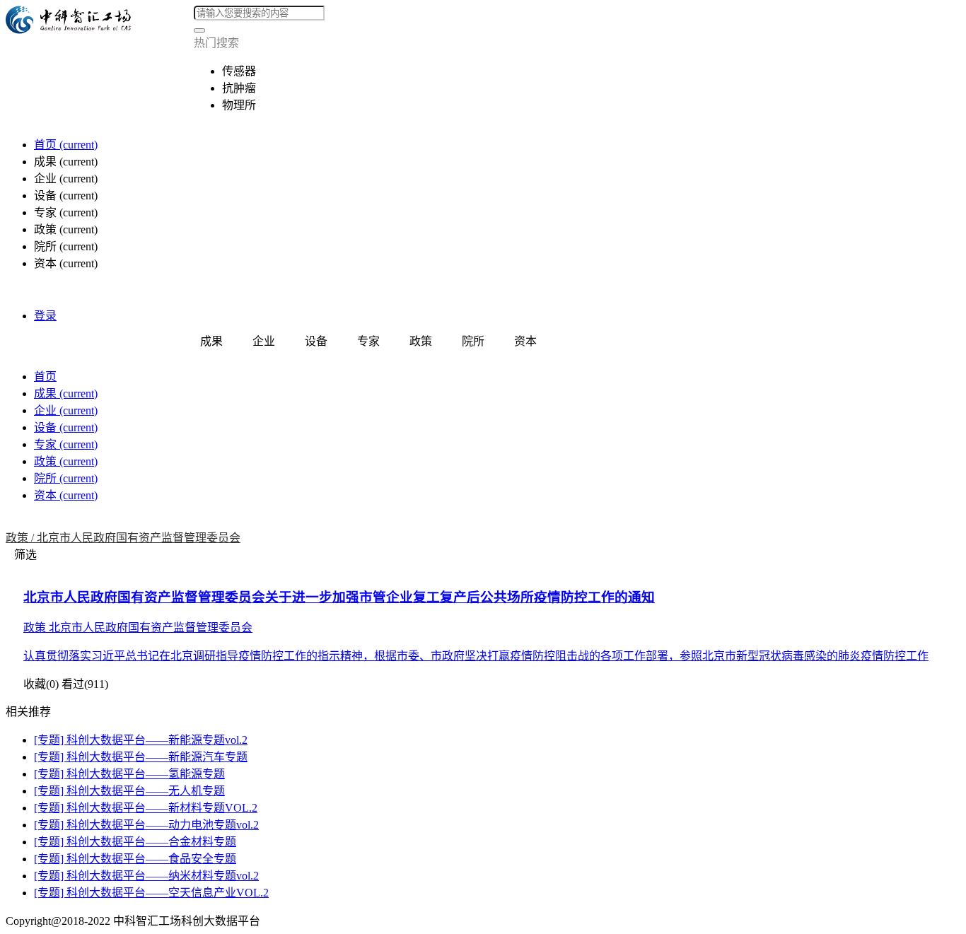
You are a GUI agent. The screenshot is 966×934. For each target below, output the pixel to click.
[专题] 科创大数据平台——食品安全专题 (135, 859)
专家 (66, 444)
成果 (66, 393)
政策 (66, 461)
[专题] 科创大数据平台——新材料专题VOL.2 (145, 808)
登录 (45, 316)
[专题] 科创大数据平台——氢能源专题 (129, 774)
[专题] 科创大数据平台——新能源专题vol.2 (141, 740)
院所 (66, 478)
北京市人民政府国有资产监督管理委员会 (138, 538)
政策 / (21, 538)
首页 (66, 145)
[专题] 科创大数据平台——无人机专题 (129, 791)
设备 (66, 427)
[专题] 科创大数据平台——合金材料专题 (135, 842)
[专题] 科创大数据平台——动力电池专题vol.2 (146, 825)
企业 (66, 410)
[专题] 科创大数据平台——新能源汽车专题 (141, 757)
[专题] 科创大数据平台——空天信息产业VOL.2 (151, 893)
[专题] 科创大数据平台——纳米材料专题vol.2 (146, 876)
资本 (66, 495)
